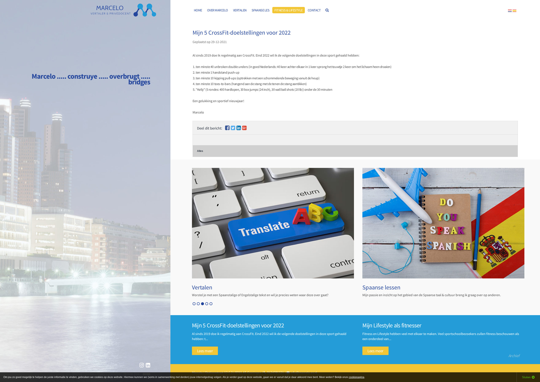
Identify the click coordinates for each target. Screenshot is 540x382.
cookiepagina (356, 377)
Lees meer (205, 350)
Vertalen (202, 287)
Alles (200, 151)
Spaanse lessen (381, 287)
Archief (514, 355)
